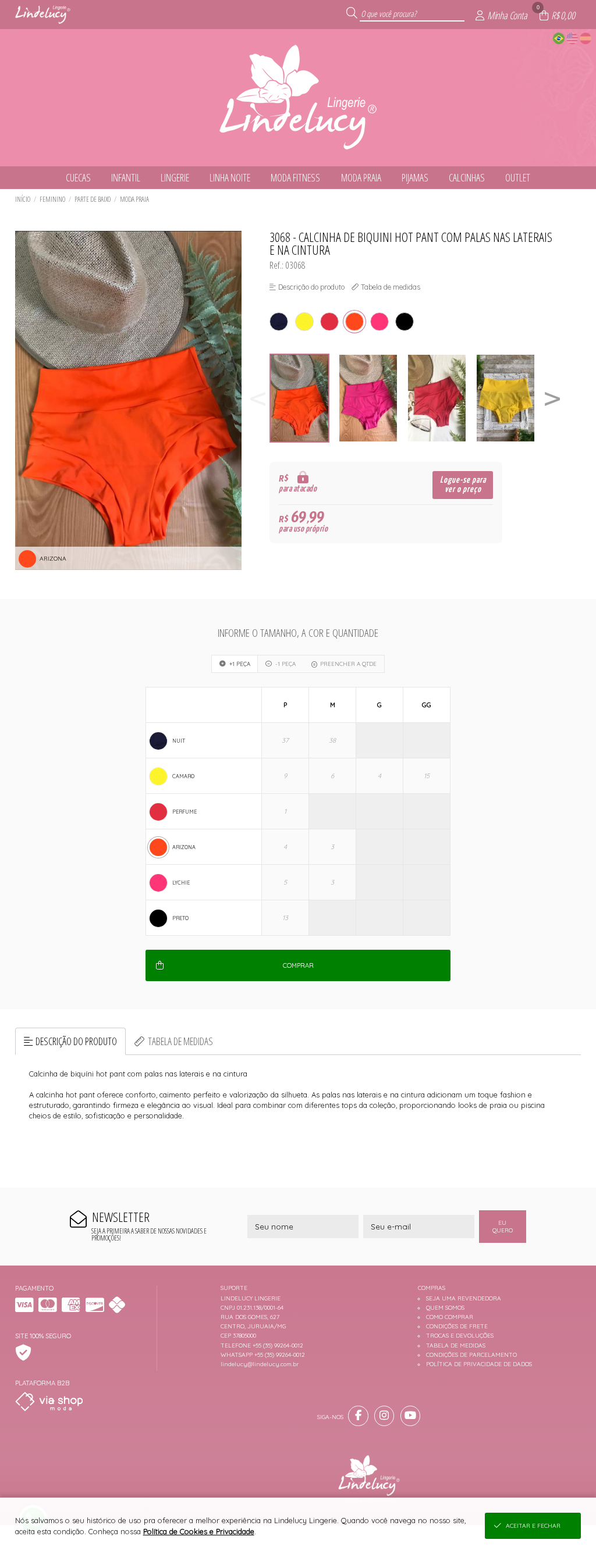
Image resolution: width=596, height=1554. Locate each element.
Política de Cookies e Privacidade (198, 1531)
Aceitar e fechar (533, 1526)
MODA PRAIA (134, 199)
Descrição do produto (76, 1041)
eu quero (502, 1226)
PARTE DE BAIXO (92, 199)
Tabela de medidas (180, 1041)
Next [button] (552, 398)
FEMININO (52, 199)
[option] (303, 398)
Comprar (298, 965)
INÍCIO (22, 199)
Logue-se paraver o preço (463, 485)
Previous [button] (258, 398)
